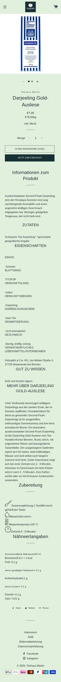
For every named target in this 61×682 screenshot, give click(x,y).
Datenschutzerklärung (30, 646)
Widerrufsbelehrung (30, 641)
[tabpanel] (30, 43)
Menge (21, 138)
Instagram (32, 658)
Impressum (30, 632)
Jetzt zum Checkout (30, 157)
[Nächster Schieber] (37, 81)
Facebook (32, 653)
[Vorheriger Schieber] (23, 81)
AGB (30, 637)
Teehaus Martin (35, 665)
